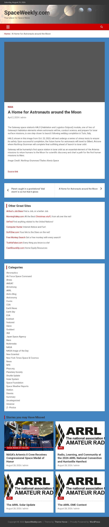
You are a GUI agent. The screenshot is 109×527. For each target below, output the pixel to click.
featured (10, 322)
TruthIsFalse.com (14, 242)
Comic (9, 301)
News (9, 361)
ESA (8, 315)
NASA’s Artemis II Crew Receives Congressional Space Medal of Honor (26, 458)
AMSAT (9, 283)
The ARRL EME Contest (72, 504)
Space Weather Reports (17, 386)
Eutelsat (10, 319)
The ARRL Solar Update (20, 504)
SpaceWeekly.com (27, 12)
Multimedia (11, 343)
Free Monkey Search (15, 237)
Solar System (12, 379)
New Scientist (12, 354)
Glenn (9, 326)
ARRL (8, 290)
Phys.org (10, 368)
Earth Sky (10, 312)
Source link (13, 171)
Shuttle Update (13, 375)
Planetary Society (14, 372)
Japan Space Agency (16, 336)
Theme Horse (61, 522)
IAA (8, 333)
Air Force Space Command (19, 276)
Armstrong (11, 287)
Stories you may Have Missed (25, 417)
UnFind (9, 221)
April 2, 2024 (13, 117)
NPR (8, 365)
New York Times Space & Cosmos (22, 358)
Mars (8, 340)
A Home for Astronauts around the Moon (78, 189)
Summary (10, 397)
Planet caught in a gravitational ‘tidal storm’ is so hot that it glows (28, 190)
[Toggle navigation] (8, 27)
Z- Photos (11, 407)
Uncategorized (13, 400)
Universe (10, 404)
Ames (9, 280)
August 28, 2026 (13, 465)
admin (23, 117)
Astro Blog (11, 294)
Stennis (9, 393)
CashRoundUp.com (15, 248)
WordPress (95, 522)
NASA (10, 107)
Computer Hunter (14, 227)
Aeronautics (12, 273)
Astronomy (11, 297)
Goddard (10, 329)
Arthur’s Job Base (15, 211)
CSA (8, 304)
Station (9, 390)
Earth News (11, 308)
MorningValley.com (15, 216)
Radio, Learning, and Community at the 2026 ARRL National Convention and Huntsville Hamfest (80, 458)
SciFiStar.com (12, 232)
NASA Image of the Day (17, 351)
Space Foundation (14, 382)
